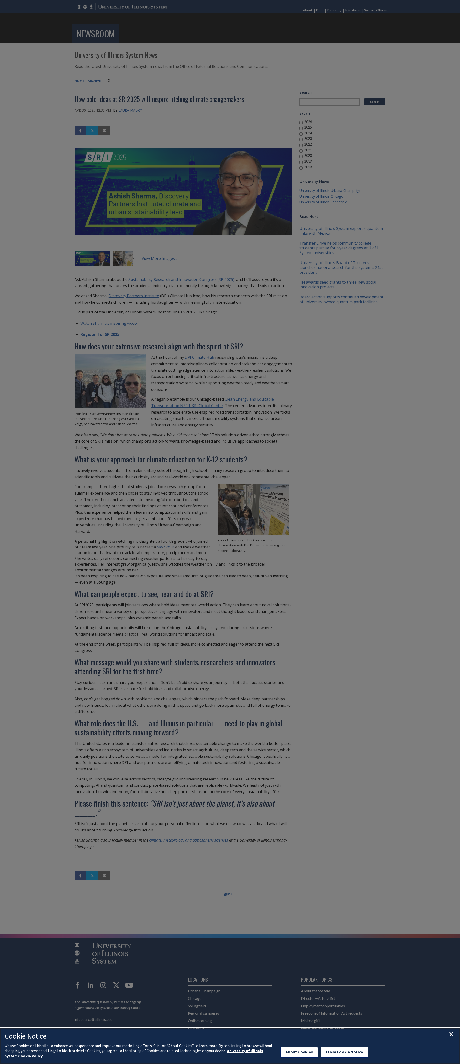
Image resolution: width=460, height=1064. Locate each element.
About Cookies (299, 1052)
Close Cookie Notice (344, 1052)
